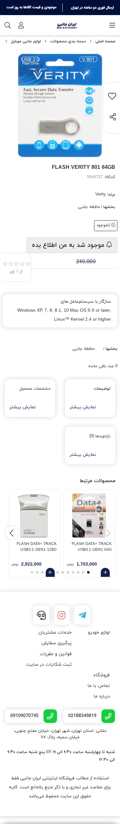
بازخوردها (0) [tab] (99, 436)
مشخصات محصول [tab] (35, 389)
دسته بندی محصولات (68, 41)
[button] (11, 532)
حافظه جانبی (89, 207)
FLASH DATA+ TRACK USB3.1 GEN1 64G (92, 547)
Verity (100, 194)
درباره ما (101, 696)
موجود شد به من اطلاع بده (69, 245)
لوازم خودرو (99, 632)
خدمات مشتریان (55, 632)
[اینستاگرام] (62, 615)
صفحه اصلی (105, 41)
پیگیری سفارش (56, 643)
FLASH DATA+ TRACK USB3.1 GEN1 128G (37, 547)
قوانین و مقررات (56, 654)
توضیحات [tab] (102, 389)
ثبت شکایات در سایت (49, 664)
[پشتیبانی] (41, 615)
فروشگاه (101, 675)
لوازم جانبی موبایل (26, 41)
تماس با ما (98, 685)
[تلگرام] (82, 615)
